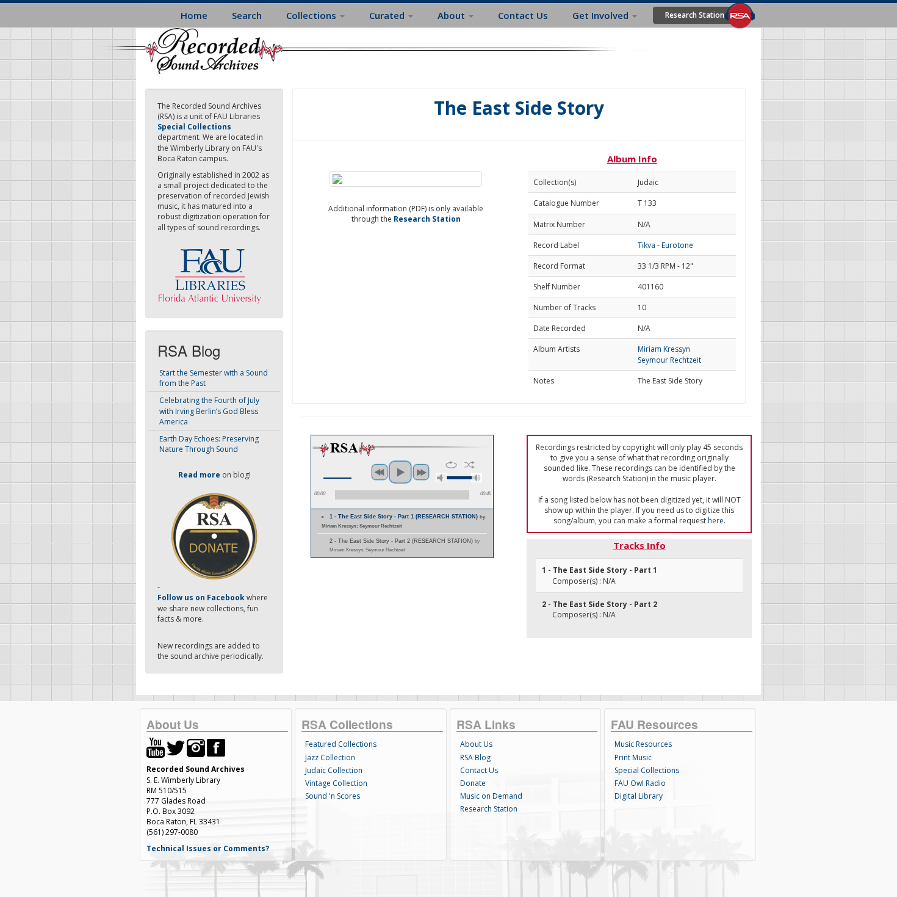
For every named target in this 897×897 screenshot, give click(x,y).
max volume (476, 477)
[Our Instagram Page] (196, 747)
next (421, 472)
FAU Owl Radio (640, 783)
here (716, 520)
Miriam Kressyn (664, 349)
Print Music (633, 757)
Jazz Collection (330, 757)
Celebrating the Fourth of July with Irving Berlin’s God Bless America (209, 410)
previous (379, 472)
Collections (312, 15)
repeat (451, 464)
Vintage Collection (336, 783)
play (400, 472)
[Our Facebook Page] (216, 747)
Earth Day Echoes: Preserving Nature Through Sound (209, 444)
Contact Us (523, 15)
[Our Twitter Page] (176, 747)
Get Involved (601, 15)
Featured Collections (340, 744)
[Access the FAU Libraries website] (212, 271)
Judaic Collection (333, 770)
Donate (473, 783)
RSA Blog (475, 757)
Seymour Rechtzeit (669, 360)
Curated (388, 15)
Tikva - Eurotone (665, 245)
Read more (199, 475)
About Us (476, 744)
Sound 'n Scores (332, 796)
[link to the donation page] (214, 536)
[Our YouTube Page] (155, 747)
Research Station (694, 15)
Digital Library (638, 796)
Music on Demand (491, 796)
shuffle (469, 464)
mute (441, 477)
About (452, 15)
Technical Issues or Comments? (207, 848)
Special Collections (646, 770)
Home (194, 15)
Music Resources (643, 744)
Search (247, 15)
